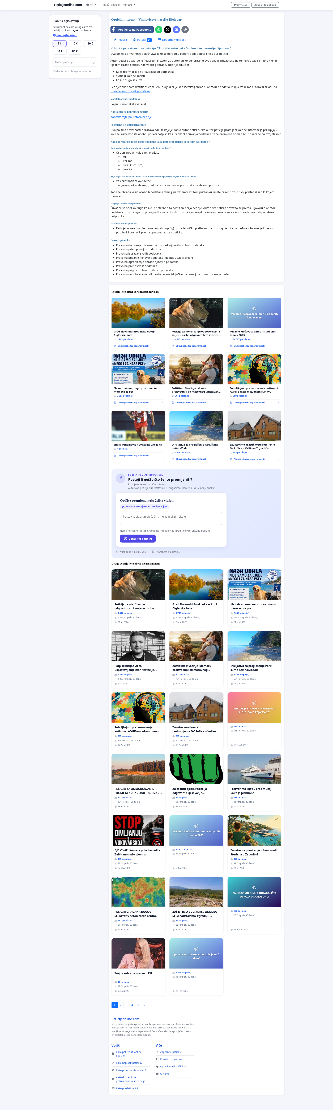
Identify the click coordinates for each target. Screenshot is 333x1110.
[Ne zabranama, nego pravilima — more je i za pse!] (138, 380)
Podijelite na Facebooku (134, 30)
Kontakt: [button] (127, 4)
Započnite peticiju (265, 4)
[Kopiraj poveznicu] (185, 29)
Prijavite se (240, 4)
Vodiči (116, 1045)
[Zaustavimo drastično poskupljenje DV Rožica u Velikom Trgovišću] (254, 437)
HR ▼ (93, 4)
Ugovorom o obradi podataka (130, 91)
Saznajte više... (66, 35)
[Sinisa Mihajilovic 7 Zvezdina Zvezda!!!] (138, 435)
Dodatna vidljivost (173, 40)
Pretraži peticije (110, 4)
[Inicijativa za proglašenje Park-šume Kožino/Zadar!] (196, 437)
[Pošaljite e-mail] (176, 29)
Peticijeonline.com (68, 5)
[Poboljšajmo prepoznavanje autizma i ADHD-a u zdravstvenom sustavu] (254, 380)
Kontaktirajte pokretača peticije (131, 117)
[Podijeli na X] (167, 29)
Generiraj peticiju (140, 538)
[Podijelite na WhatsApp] (158, 29)
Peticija (122, 40)
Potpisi (143, 40)
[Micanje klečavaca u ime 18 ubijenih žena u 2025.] (254, 324)
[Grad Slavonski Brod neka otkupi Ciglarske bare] (138, 324)
